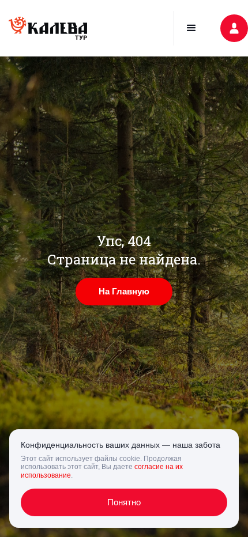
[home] (48, 28)
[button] (191, 28)
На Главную (124, 291)
